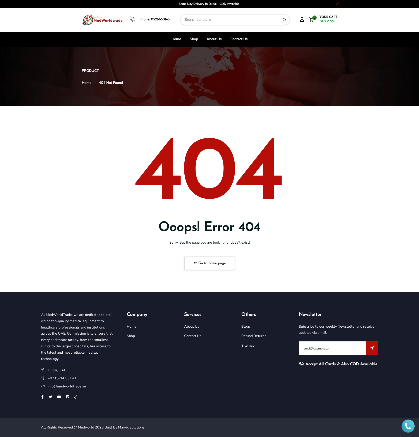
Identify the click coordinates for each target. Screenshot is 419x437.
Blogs (246, 326)
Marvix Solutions (131, 427)
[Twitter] (50, 397)
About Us (214, 39)
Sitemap (247, 345)
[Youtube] (59, 397)
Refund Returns (253, 336)
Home (176, 39)
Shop (194, 39)
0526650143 (160, 19)
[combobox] (235, 20)
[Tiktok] (76, 397)
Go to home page (211, 263)
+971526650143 (62, 378)
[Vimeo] (68, 397)
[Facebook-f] (42, 397)
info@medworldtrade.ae (67, 386)
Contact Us (239, 39)
